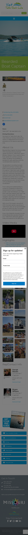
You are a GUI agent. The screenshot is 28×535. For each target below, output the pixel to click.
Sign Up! (14, 283)
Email (4, 258)
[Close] (25, 248)
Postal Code (6, 265)
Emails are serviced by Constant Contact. (10, 279)
